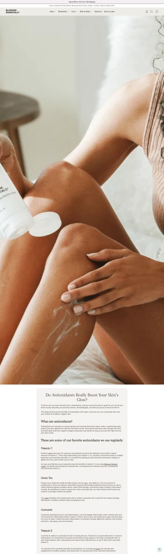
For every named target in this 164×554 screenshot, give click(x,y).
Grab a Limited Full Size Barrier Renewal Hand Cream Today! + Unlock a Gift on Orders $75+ (82, 5)
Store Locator (109, 11)
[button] (151, 11)
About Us (98, 11)
